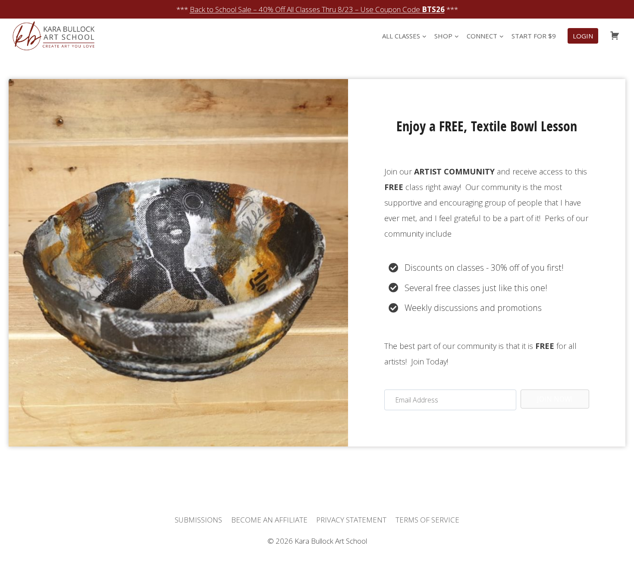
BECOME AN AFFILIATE (269, 520)
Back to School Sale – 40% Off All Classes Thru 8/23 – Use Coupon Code (317, 9)
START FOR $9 (534, 36)
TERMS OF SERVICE (427, 520)
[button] (555, 399)
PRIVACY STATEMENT (351, 520)
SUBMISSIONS (198, 520)
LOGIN (583, 36)
